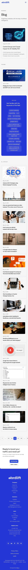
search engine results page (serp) (14, 135)
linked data (14, 128)
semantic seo (10, 141)
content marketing (14, 110)
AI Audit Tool (15, 528)
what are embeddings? (14, 144)
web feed (18, 141)
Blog (15, 514)
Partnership (15, 490)
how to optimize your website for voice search (14, 125)
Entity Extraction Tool (14, 534)
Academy (14, 517)
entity (9, 116)
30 (8, 438)
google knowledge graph (14, 118)
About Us (14, 485)
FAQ (15, 535)
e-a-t (18, 113)
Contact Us (14, 487)
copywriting (12, 113)
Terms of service (14, 553)
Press (14, 492)
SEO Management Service (14, 507)
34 (21, 438)
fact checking (16, 116)
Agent (14, 503)
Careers (15, 489)
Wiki (15, 519)
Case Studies (14, 515)
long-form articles (14, 131)
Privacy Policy (14, 551)
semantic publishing (14, 138)
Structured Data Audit (14, 532)
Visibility (15, 499)
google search (14, 121)
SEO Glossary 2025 (15, 521)
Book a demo (14, 464)
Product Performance (14, 501)
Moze (18, 568)
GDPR (14, 556)
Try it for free (14, 461)
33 (18, 438)
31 (11, 438)
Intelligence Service (15, 505)
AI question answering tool (14, 530)
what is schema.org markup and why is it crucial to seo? (14, 148)
